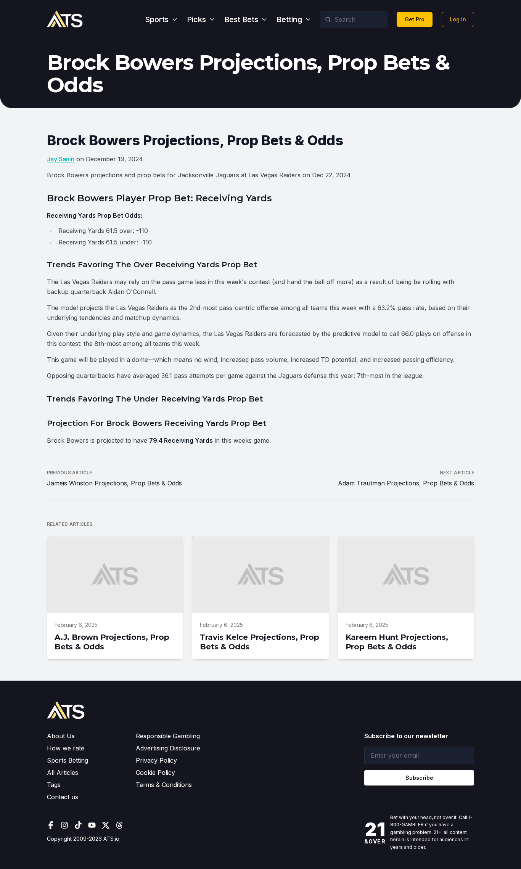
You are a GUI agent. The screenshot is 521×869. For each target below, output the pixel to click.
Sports (157, 19)
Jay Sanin (60, 159)
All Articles (62, 772)
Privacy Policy (156, 760)
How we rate (65, 748)
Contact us (62, 797)
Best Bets (241, 19)
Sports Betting (67, 760)
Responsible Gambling (168, 736)
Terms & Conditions (164, 785)
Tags (54, 785)
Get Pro (415, 19)
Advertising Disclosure (168, 748)
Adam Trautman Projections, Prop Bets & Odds (406, 483)
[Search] (328, 19)
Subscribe (419, 777)
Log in (458, 19)
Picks (196, 19)
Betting (289, 19)
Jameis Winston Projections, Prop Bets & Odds (114, 483)
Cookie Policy (155, 772)
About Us (61, 736)
